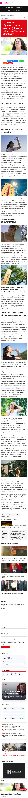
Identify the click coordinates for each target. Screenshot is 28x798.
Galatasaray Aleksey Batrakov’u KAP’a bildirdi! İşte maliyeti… (14, 736)
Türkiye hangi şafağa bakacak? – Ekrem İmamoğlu (14, 729)
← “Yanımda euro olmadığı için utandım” (4, 535)
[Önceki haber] (20, 684)
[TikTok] (19, 674)
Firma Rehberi (19, 7)
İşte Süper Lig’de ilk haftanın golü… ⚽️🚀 (12, 733)
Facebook (15, 60)
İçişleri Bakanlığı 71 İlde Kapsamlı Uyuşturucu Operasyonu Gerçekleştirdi (13, 727)
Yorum (3, 608)
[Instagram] (11, 674)
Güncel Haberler (9, 7)
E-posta (3, 627)
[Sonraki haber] (23, 684)
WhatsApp (21, 60)
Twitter (9, 60)
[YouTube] (15, 674)
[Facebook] (3, 674)
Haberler (3, 15)
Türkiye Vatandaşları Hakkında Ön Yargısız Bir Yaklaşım (13, 731)
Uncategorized (9, 15)
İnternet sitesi (4, 633)
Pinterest (10, 63)
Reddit (4, 63)
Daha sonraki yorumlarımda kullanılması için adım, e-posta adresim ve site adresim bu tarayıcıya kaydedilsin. (13, 642)
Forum (8, 10)
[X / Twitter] (7, 674)
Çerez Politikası (17, 10)
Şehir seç (5, 661)
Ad (2, 622)
